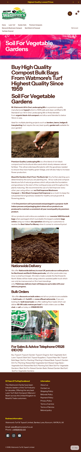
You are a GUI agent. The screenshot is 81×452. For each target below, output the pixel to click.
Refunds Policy (46, 394)
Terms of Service (47, 407)
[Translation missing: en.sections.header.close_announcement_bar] (79, 2)
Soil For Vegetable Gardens (33, 99)
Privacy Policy (46, 401)
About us (44, 385)
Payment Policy (46, 398)
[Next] (73, 2)
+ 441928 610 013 (19, 430)
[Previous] (8, 2)
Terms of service (47, 404)
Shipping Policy (46, 391)
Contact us (45, 388)
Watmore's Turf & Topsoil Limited (22, 447)
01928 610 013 (37, 307)
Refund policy (46, 410)
